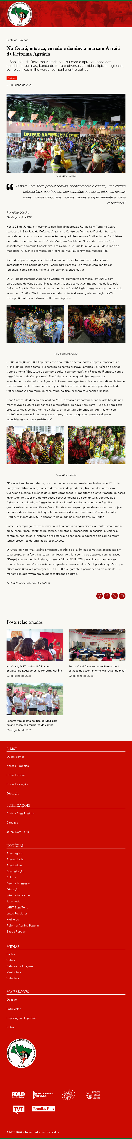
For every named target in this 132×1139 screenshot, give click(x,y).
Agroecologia (15, 859)
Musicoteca (14, 972)
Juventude (13, 901)
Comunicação (15, 871)
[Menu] (123, 14)
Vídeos (11, 960)
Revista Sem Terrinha (21, 813)
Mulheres (13, 919)
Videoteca (13, 978)
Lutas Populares (17, 913)
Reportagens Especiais (21, 1018)
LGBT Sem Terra (17, 907)
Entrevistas (14, 1008)
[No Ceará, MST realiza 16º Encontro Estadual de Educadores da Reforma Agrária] (35, 645)
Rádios (11, 954)
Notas (10, 1027)
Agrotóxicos (14, 865)
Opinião (12, 999)
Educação (13, 793)
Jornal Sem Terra (18, 831)
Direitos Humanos (18, 883)
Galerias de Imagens (20, 966)
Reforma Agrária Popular (23, 925)
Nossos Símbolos (18, 765)
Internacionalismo (18, 895)
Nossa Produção (17, 784)
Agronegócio (15, 853)
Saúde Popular (16, 931)
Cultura (11, 877)
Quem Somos (15, 756)
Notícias (11, 78)
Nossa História (16, 775)
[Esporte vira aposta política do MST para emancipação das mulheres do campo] (35, 699)
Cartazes (12, 822)
